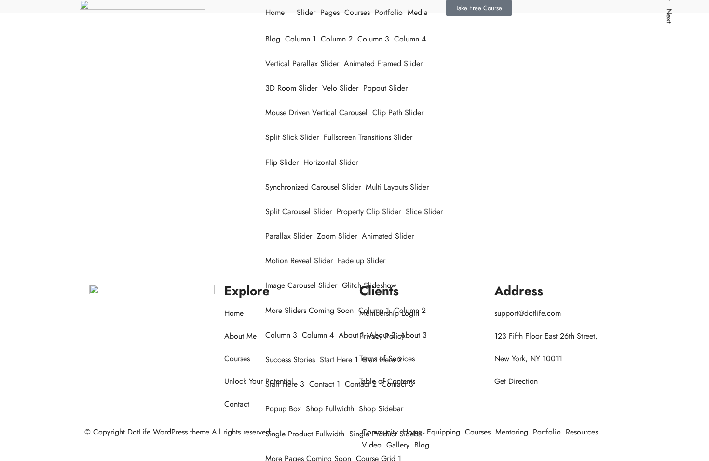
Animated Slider (388, 236)
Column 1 (300, 38)
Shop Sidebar (381, 408)
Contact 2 (361, 384)
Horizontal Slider (330, 162)
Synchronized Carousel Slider (313, 186)
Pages (330, 12)
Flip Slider (282, 162)
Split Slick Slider (292, 137)
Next (669, 15)
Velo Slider (340, 88)
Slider (306, 12)
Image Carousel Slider (301, 285)
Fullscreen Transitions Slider (368, 137)
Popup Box (283, 408)
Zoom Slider (337, 236)
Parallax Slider (288, 236)
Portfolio (389, 12)
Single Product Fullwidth (304, 433)
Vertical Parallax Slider (302, 63)
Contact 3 (397, 384)
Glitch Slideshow (369, 285)
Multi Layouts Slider (397, 186)
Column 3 (373, 38)
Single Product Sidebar (386, 433)
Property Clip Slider (369, 211)
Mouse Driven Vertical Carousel (316, 112)
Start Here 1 (339, 359)
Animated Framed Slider (383, 63)
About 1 (351, 334)
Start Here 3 (284, 384)
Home (275, 12)
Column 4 (410, 38)
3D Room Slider (291, 88)
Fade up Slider (361, 260)
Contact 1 (324, 384)
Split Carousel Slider (298, 211)
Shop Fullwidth (330, 408)
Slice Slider (424, 211)
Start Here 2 (382, 359)
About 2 (382, 334)
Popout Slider (385, 88)
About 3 (413, 334)
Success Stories (290, 359)
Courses (357, 12)
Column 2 (337, 38)
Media (418, 12)
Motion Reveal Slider (299, 260)
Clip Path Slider (397, 112)
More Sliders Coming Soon (309, 310)
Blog (272, 38)
